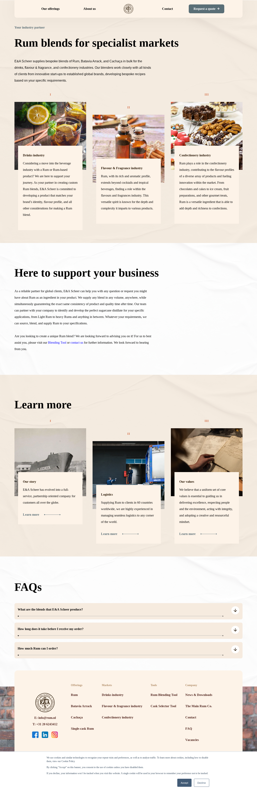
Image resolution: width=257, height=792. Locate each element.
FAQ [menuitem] (188, 728)
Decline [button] (201, 782)
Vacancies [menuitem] (192, 740)
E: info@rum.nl (45, 717)
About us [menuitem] (89, 8)
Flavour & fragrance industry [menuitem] (122, 706)
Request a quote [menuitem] (204, 8)
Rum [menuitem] (74, 695)
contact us (76, 342)
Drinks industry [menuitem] (112, 695)
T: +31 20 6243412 (45, 724)
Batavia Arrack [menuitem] (81, 706)
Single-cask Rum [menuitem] (82, 728)
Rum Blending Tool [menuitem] (164, 695)
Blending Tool (57, 342)
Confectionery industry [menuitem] (117, 717)
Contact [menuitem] (167, 8)
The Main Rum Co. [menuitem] (198, 706)
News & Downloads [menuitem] (198, 695)
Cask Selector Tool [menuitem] (163, 706)
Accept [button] (184, 782)
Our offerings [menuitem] (50, 8)
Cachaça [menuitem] (77, 717)
